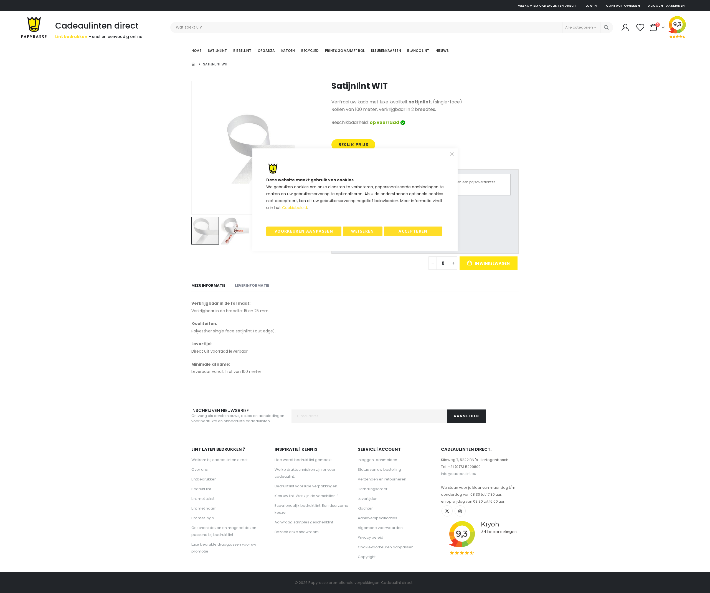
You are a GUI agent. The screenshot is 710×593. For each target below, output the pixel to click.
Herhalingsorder (372, 489)
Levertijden (367, 498)
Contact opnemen (623, 5)
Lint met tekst (202, 498)
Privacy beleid (370, 537)
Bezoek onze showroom (297, 532)
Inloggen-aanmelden (377, 459)
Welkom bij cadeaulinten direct (219, 459)
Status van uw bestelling (379, 469)
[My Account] (625, 27)
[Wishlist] (640, 27)
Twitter (447, 510)
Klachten (366, 508)
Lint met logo (202, 518)
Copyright (367, 556)
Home (193, 64)
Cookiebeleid (294, 207)
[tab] (208, 285)
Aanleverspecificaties (377, 518)
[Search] (606, 27)
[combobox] (391, 27)
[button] (235, 231)
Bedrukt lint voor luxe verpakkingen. (306, 486)
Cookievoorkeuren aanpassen (386, 547)
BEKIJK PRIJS (353, 144)
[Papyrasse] (34, 27)
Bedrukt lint (201, 489)
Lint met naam (204, 508)
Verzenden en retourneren (382, 479)
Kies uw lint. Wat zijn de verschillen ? (307, 495)
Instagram (460, 510)
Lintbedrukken (204, 479)
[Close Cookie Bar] (452, 154)
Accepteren (413, 231)
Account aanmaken (666, 5)
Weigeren (362, 231)
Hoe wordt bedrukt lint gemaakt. (304, 459)
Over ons (199, 469)
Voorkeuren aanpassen (304, 231)
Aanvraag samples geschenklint (304, 522)
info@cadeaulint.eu (458, 473)
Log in (591, 5)
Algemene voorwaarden (380, 527)
